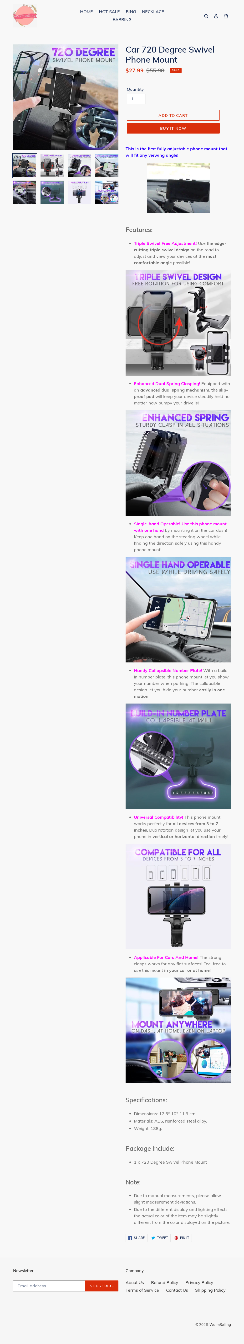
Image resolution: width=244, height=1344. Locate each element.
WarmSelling (220, 1324)
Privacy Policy (199, 1282)
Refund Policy (164, 1282)
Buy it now (173, 128)
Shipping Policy (210, 1290)
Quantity (135, 89)
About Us (135, 1282)
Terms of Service (142, 1290)
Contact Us (177, 1290)
